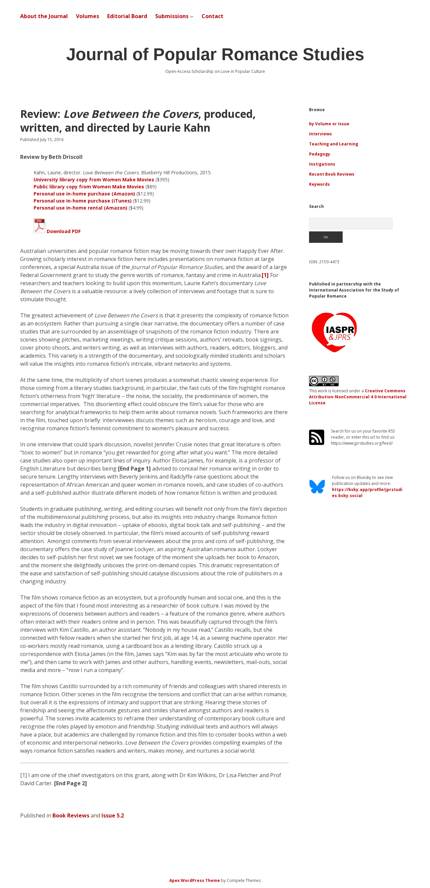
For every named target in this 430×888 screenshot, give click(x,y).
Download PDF (63, 231)
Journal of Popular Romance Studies (215, 54)
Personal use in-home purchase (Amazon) (84, 193)
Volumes (87, 16)
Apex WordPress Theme (194, 880)
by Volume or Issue (329, 124)
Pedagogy (319, 154)
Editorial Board (127, 16)
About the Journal (44, 16)
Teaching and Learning (333, 144)
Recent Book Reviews (331, 174)
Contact (212, 16)
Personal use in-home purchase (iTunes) (83, 200)
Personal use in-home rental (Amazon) (80, 208)
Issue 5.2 (112, 815)
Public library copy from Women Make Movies (89, 186)
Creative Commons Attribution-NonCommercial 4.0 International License (357, 397)
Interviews (320, 134)
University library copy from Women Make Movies (94, 179)
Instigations (322, 164)
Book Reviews (70, 815)
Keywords (319, 184)
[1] (265, 275)
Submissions (171, 16)
